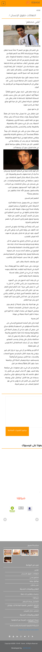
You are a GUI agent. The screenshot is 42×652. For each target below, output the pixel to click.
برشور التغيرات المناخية (17, 431)
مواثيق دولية (34, 581)
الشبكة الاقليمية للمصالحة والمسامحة (24, 626)
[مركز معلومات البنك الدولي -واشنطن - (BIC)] (29, 508)
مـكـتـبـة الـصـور (33, 546)
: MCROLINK (26, 648)
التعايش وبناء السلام (31, 602)
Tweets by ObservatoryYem (28, 630)
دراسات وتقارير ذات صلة (30, 594)
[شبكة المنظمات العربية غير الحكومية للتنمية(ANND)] (12, 509)
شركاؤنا (36, 598)
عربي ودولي (34, 585)
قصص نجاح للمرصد (31, 611)
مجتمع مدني (34, 578)
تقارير (37, 570)
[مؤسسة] (21, 510)
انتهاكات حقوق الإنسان (30, 574)
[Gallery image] (8, 552)
